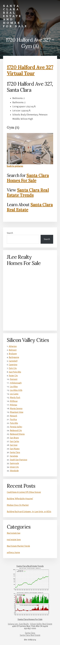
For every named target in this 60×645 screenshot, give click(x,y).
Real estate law (13, 533)
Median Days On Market (18, 505)
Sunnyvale (14, 463)
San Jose (13, 445)
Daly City (13, 368)
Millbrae (14, 401)
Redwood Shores (17, 434)
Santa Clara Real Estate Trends (28, 192)
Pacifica (13, 419)
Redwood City (16, 430)
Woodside (14, 471)
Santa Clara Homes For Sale (28, 178)
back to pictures (15, 166)
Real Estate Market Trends (18, 546)
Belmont (12, 350)
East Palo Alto (15, 372)
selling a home (13, 552)
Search (10, 233)
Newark (13, 416)
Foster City (13, 375)
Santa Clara (15, 452)
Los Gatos (14, 394)
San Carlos (14, 441)
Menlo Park (15, 397)
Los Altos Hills (16, 390)
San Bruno (14, 438)
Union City (14, 467)
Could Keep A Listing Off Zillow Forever (24, 492)
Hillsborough (16, 383)
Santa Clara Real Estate (30, 635)
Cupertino (13, 364)
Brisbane (13, 354)
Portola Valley (16, 427)
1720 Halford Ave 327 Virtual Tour (30, 70)
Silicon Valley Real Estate (41, 624)
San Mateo (15, 449)
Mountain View (16, 412)
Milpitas (13, 405)
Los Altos (14, 386)
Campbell (13, 361)
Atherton (13, 346)
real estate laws (14, 539)
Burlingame (14, 357)
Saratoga (14, 456)
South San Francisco (18, 460)
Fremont (13, 379)
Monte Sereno (16, 408)
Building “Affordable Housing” (20, 498)
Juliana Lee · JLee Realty (18, 624)
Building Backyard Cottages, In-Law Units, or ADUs (29, 511)
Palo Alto (14, 423)
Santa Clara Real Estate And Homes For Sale (15, 16)
